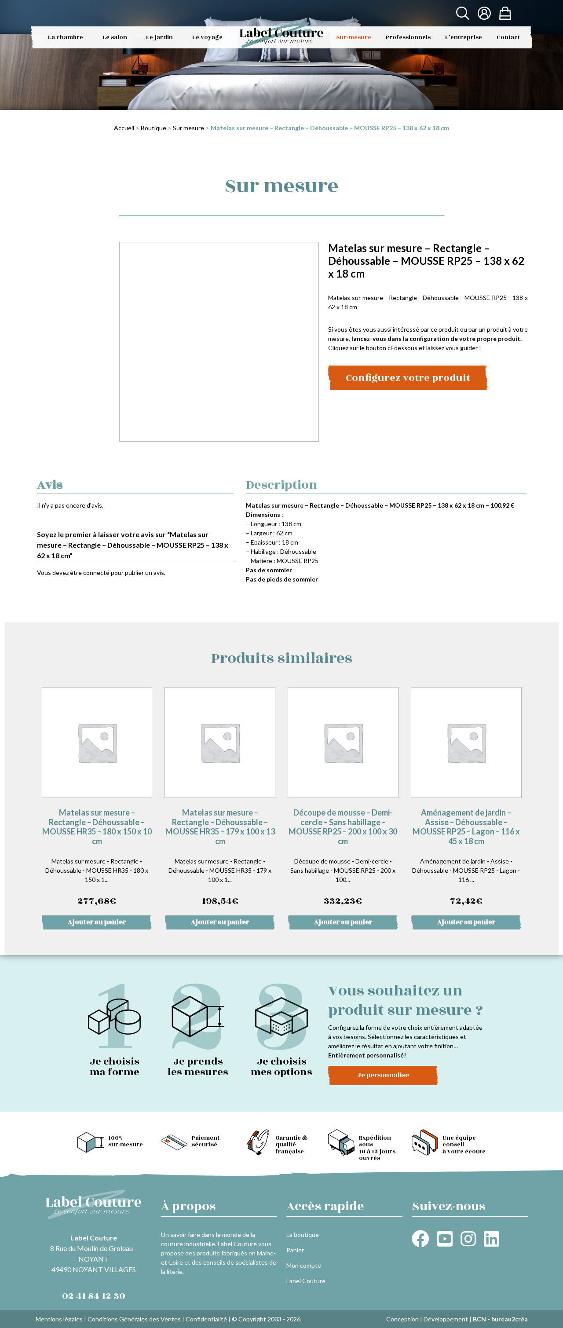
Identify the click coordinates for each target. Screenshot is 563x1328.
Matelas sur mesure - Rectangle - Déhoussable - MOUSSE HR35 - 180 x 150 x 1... (97, 858)
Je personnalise (383, 1075)
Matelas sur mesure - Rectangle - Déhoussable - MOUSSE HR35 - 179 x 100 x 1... (220, 858)
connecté (96, 572)
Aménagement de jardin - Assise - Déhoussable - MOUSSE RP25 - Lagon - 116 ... (466, 858)
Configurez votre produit (408, 377)
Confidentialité (206, 1319)
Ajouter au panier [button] (97, 922)
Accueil (124, 128)
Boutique (153, 128)
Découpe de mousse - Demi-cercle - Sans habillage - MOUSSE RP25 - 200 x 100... (343, 858)
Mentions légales (59, 1319)
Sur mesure (188, 128)
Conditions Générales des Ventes (134, 1319)
